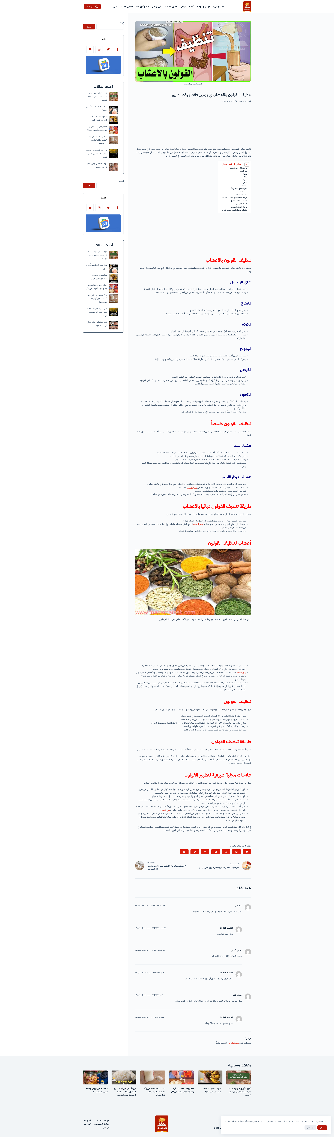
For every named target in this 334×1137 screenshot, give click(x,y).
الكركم (245, 177)
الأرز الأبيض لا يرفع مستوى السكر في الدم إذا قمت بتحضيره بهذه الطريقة (125, 1091)
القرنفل (245, 182)
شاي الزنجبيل (243, 171)
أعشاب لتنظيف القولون (238, 200)
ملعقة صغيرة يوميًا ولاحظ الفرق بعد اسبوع (97, 1090)
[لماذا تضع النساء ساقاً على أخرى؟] (113, 110)
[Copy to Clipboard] (184, 851)
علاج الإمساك (165, 810)
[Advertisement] (193, 126)
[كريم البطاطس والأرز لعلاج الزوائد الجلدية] (113, 167)
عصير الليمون (198, 524)
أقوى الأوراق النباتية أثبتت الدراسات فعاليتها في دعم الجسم (97, 97)
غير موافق (310, 1127)
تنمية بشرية (219, 6)
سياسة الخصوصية (101, 1124)
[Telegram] (205, 851)
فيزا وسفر (157, 6)
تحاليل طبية (127, 6)
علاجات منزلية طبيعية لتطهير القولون (234, 210)
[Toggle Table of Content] (245, 164)
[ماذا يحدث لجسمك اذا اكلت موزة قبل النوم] (113, 120)
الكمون (244, 185)
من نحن (106, 1127)
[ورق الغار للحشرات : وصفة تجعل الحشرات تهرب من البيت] (113, 153)
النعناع (245, 174)
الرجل (183, 6)
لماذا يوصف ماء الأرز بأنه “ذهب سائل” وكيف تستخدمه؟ (97, 140)
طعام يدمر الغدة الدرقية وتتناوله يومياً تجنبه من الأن (182, 1090)
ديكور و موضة (203, 6)
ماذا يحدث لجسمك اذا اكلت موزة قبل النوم (212, 1090)
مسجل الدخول (233, 1043)
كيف (191, 6)
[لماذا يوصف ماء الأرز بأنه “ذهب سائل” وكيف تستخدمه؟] (113, 140)
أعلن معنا (90, 6)
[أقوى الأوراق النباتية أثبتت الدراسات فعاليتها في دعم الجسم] (113, 96)
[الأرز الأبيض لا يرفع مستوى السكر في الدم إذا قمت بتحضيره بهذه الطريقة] (124, 1077)
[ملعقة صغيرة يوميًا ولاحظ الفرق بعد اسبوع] (95, 1077)
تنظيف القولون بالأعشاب (238, 168)
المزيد (115, 6)
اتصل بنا (87, 1124)
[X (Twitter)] (236, 851)
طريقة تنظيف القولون (239, 206)
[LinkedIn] (215, 851)
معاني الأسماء (171, 6)
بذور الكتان (241, 672)
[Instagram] (99, 49)
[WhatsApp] (194, 851)
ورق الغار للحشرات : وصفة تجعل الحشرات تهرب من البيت (96, 154)
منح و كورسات (142, 6)
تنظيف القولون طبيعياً (239, 188)
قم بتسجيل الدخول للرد (141, 905)
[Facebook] (247, 851)
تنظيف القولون (241, 203)
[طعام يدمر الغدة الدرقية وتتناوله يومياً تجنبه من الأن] (113, 130)
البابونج (245, 179)
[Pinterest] (226, 851)
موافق (322, 1127)
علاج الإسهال (192, 487)
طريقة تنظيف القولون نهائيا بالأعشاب (233, 197)
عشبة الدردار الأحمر (241, 194)
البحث (121, 22)
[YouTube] (90, 49)
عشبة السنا (243, 191)
